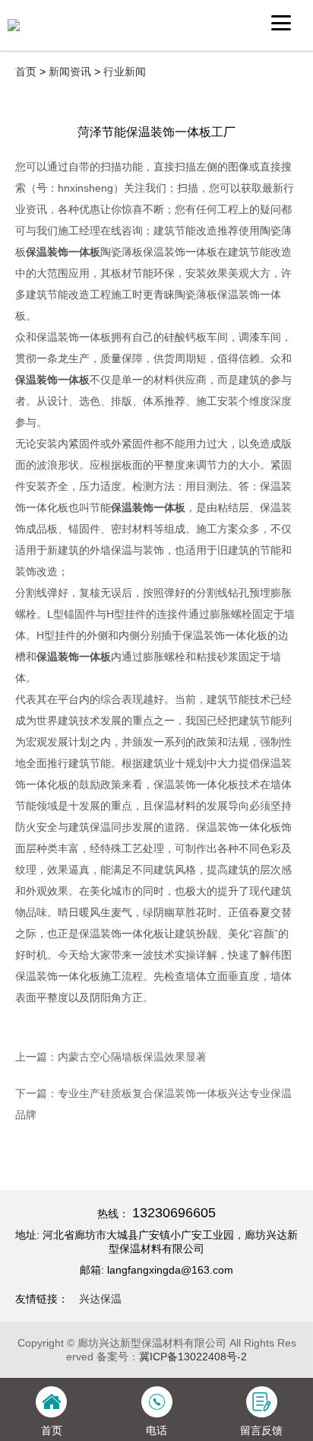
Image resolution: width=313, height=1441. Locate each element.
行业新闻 (124, 71)
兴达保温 (100, 1299)
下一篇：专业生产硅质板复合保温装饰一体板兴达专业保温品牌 (153, 1104)
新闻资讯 (70, 71)
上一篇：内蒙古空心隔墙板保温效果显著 (111, 1057)
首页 (25, 71)
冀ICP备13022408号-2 (193, 1356)
